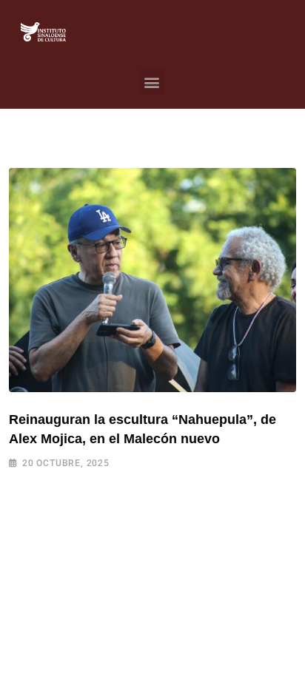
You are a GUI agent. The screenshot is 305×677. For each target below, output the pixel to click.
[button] (152, 82)
